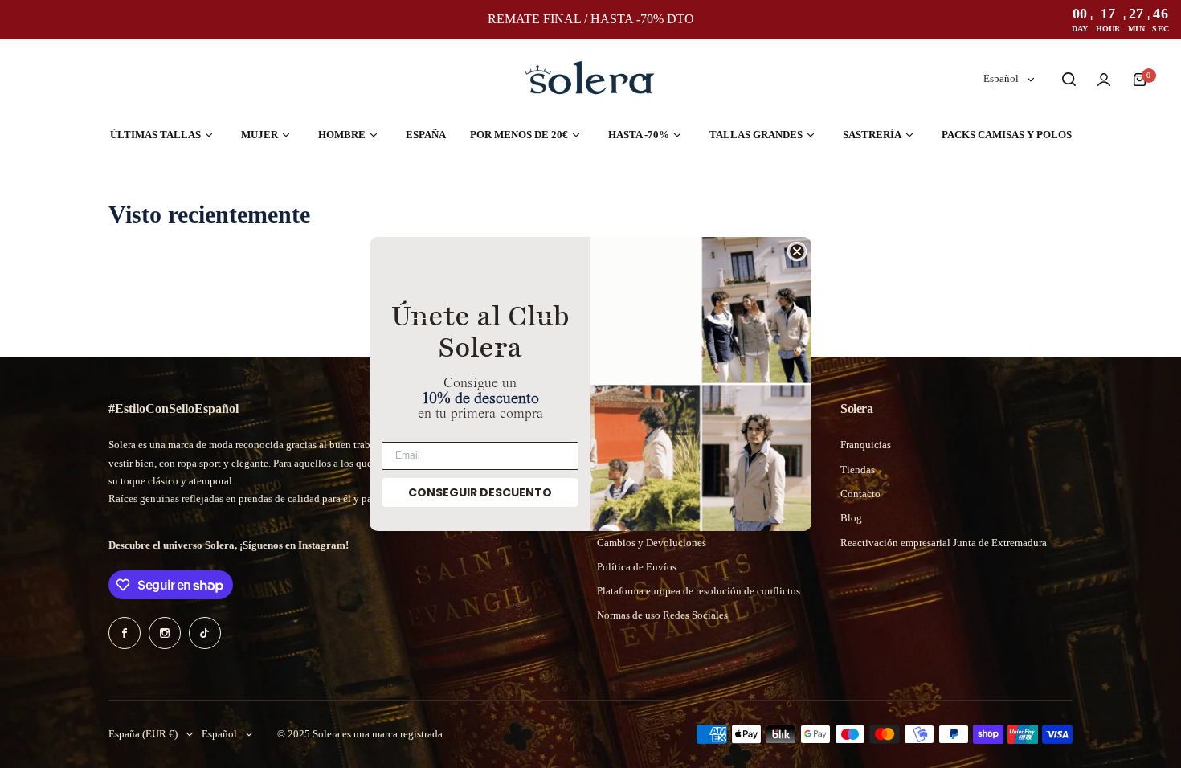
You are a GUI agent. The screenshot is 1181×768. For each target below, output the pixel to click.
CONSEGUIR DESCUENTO (480, 492)
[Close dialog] (797, 251)
